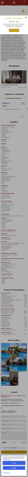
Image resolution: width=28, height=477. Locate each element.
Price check (15, 30)
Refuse (14, 468)
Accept (14, 463)
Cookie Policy (6, 459)
